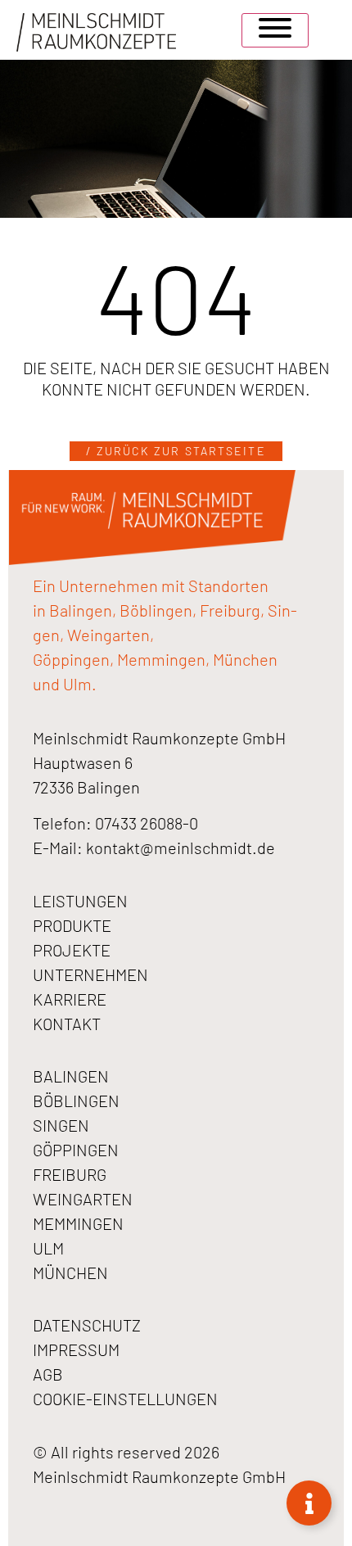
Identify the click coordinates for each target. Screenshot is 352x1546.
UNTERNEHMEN (90, 974)
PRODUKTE (72, 925)
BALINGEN (71, 1076)
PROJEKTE (72, 950)
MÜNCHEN (70, 1272)
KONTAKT (67, 1023)
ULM (48, 1248)
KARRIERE (69, 999)
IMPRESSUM (76, 1349)
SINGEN (61, 1125)
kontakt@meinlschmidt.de (180, 847)
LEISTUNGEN (80, 901)
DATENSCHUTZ (87, 1325)
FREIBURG (69, 1174)
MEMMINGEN (78, 1223)
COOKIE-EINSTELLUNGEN (125, 1398)
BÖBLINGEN (76, 1100)
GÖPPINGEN (76, 1150)
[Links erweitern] (309, 1503)
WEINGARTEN (83, 1199)
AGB (48, 1374)
